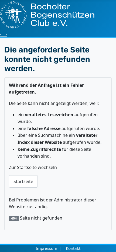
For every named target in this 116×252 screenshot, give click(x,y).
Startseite (23, 181)
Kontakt (73, 248)
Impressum (46, 248)
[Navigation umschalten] (3, 35)
